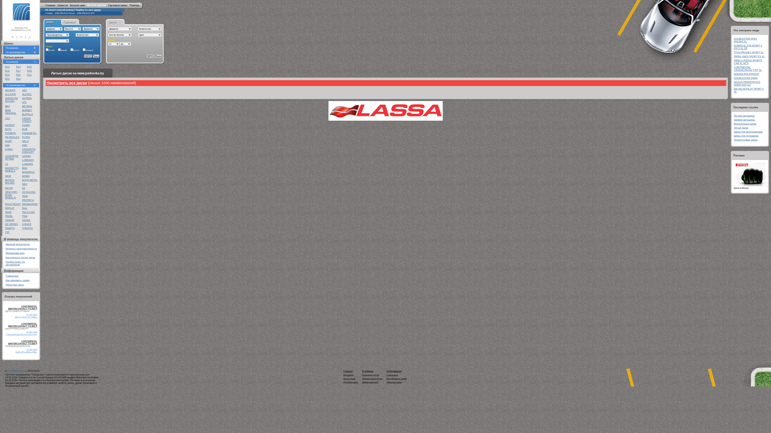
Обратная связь (15, 284)
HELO (25, 141)
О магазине (12, 276)
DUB (24, 129)
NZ (23, 188)
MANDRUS (28, 172)
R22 (7, 79)
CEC (7, 118)
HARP (8, 141)
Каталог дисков (96, 5)
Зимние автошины (744, 119)
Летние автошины (744, 115)
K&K (7, 145)
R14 (18, 67)
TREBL (9, 216)
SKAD (8, 212)
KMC (25, 145)
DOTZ (8, 129)
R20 (18, 75)
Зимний (64, 50)
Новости (63, 5)
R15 (29, 67)
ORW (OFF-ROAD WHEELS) (11, 195)
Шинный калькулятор (18, 244)
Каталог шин (77, 5)
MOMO (26, 176)
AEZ (24, 90)
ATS (24, 102)
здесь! (97, 10)
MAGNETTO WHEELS (11, 169)
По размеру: (12, 48)
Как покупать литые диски (20, 257)
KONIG (9, 149)
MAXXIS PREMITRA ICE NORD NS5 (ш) (747, 83)
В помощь (367, 371)
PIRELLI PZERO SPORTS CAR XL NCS (748, 62)
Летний (51, 50)
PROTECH (28, 200)
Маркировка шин (15, 253)
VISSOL (26, 220)
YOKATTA (27, 228)
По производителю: (16, 52)
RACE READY (13, 204)
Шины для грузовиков (746, 136)
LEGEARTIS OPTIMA (11, 157)
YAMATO (10, 228)
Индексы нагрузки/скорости (21, 248)
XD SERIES (11, 224)
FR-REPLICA (12, 137)
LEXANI (26, 156)
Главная (50, 5)
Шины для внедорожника (748, 132)
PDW (25, 196)
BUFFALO (27, 114)
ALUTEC (27, 94)
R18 (29, 71)
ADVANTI (10, 90)
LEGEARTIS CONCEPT (29, 151)
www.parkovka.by (16, 370)
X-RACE (26, 224)
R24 (18, 79)
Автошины (348, 375)
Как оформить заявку (18, 280)
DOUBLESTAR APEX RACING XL (745, 40)
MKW (8, 176)
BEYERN (27, 106)
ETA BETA (10, 133)
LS (6, 164)
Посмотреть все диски (67, 83)
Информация (394, 371)
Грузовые (69, 22)
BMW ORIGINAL (10, 112)
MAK (24, 168)
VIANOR (9, 220)
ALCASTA (10, 94)
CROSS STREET (27, 120)
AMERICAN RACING (11, 100)
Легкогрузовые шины (746, 140)
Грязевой (89, 50)
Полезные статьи (370, 375)
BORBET (27, 110)
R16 (7, 71)
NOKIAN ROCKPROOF (746, 74)
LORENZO (28, 160)
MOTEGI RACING (9, 181)
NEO (24, 184)
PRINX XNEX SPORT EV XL (749, 56)
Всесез (76, 50)
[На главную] (12, 36)
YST (7, 232)
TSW (24, 216)
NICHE (9, 188)
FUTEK (26, 137)
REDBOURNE (30, 204)
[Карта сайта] (30, 36)
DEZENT (10, 125)
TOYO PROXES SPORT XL (749, 52)
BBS (7, 106)
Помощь (135, 5)
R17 (18, 71)
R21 (29, 75)
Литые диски (741, 127)
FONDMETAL (29, 133)
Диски (112, 22)
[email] (21, 36)
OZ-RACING (29, 192)
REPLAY (9, 208)
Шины (50, 22)
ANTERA (27, 98)
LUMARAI (27, 164)
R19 (7, 75)
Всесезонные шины (745, 123)
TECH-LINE (28, 212)
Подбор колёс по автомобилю (15, 263)
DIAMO (26, 125)
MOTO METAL (30, 180)
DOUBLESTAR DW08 (746, 78)
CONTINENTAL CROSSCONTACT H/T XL (748, 69)
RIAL (25, 208)
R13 (7, 67)
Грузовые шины (117, 5)
